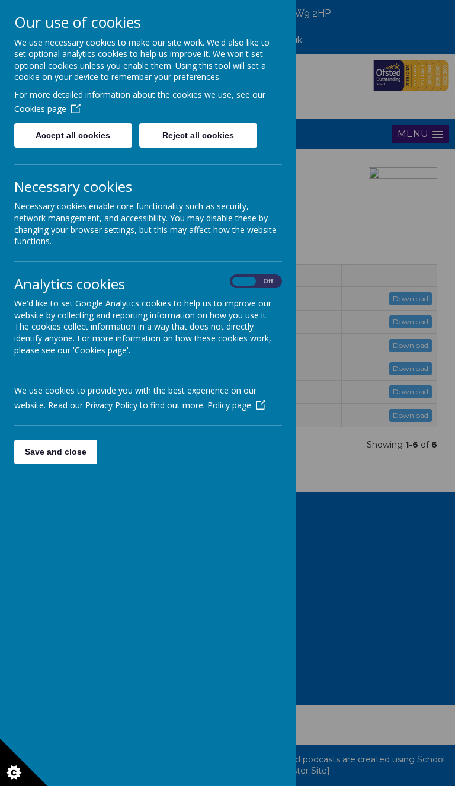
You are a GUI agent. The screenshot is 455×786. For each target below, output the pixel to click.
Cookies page (40, 108)
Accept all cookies (73, 135)
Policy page (229, 405)
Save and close (55, 451)
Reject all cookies (198, 135)
